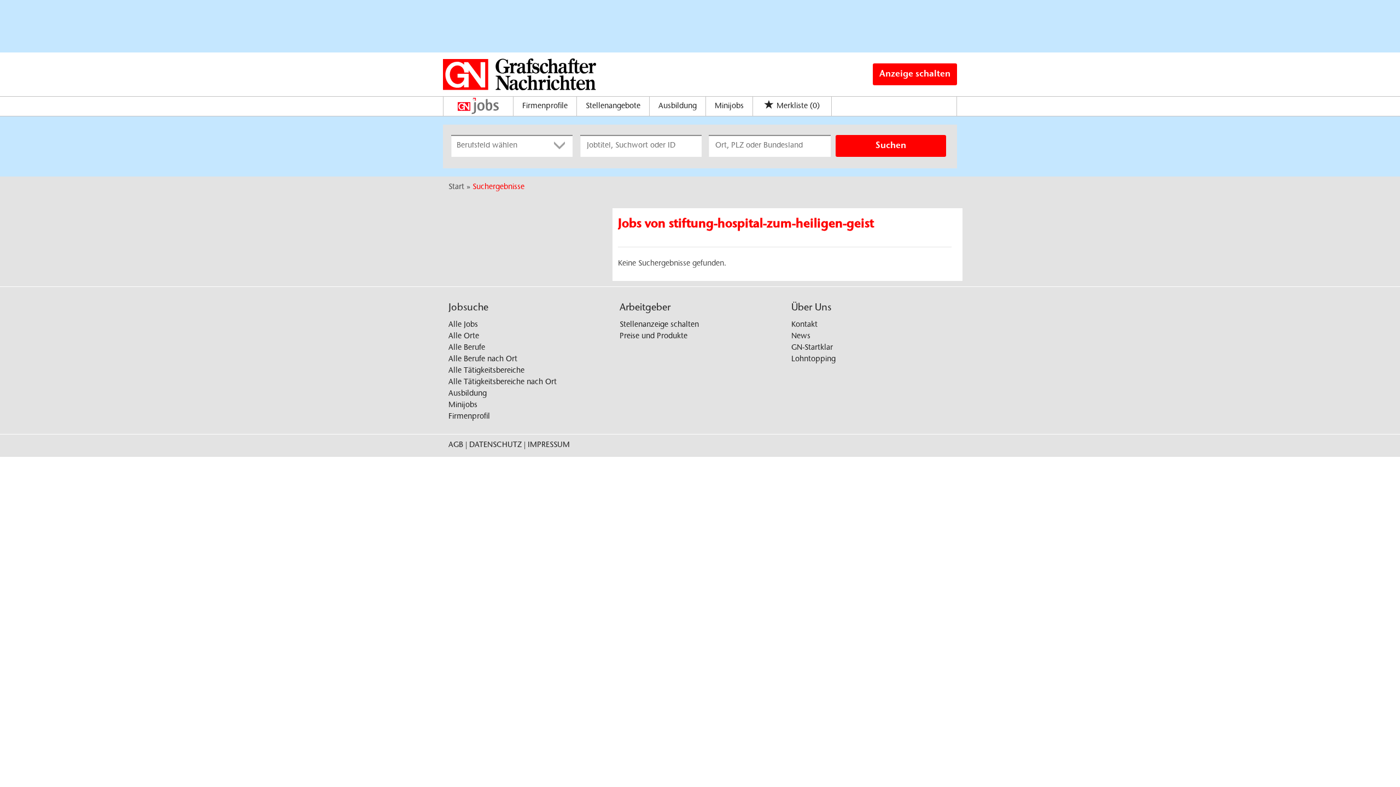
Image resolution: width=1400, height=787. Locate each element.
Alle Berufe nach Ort (482, 359)
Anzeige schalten (914, 74)
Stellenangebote (613, 106)
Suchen (891, 146)
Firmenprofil (469, 417)
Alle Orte (463, 336)
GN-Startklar (812, 348)
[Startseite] (481, 106)
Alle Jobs (463, 325)
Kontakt (804, 325)
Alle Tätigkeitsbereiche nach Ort (502, 382)
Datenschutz (495, 445)
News (800, 336)
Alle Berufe (466, 348)
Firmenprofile (545, 106)
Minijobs (729, 106)
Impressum (549, 445)
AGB (455, 445)
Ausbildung (677, 106)
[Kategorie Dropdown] (562, 146)
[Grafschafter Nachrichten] (519, 74)
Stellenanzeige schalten (659, 325)
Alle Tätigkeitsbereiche (486, 371)
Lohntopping (813, 359)
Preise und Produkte (653, 336)
